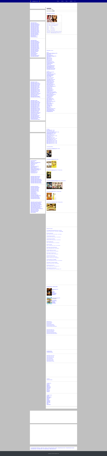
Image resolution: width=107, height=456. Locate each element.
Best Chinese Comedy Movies (35, 188)
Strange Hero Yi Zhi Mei (50, 108)
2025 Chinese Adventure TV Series (35, 102)
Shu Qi (47, 403)
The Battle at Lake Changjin (35, 162)
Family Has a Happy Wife (50, 94)
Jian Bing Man (49, 63)
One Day (48, 64)
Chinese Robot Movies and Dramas (35, 207)
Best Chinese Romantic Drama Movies (52, 326)
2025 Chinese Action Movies (34, 41)
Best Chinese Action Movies (34, 186)
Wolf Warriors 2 (33, 163)
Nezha (31, 165)
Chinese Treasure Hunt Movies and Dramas (37, 208)
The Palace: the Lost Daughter (51, 92)
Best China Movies (49, 323)
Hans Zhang (48, 390)
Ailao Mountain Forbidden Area (51, 53)
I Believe (48, 54)
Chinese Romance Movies (50, 360)
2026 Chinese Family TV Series (35, 86)
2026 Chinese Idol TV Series (34, 88)
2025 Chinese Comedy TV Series (35, 103)
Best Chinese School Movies (34, 194)
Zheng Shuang (49, 404)
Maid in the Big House (50, 110)
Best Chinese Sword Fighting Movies (36, 195)
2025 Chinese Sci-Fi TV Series (35, 110)
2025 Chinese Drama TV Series (35, 104)
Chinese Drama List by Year (50, 357)
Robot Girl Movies (33, 212)
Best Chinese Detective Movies (35, 196)
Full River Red (33, 167)
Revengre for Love (49, 61)
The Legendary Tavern (50, 79)
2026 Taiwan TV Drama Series (35, 94)
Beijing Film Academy (54, 32)
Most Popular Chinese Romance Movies (52, 333)
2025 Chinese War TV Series (35, 111)
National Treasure (49, 80)
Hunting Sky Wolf (49, 95)
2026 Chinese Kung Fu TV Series (35, 89)
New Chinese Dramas (46, 448)
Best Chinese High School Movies (35, 197)
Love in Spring (49, 96)
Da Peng (53, 291)
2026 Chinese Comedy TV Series (35, 84)
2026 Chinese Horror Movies (35, 29)
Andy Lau (48, 389)
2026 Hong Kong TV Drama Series (35, 93)
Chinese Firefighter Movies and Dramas (36, 204)
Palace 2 (53, 191)
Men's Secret (48, 59)
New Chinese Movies (40, 448)
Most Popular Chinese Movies (50, 330)
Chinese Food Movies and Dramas (35, 205)
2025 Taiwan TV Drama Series (35, 113)
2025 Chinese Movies (34, 40)
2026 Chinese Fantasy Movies (35, 27)
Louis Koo (48, 391)
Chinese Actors (43, 447)
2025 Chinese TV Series (34, 100)
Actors (47, 9)
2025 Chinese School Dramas (35, 116)
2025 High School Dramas (34, 118)
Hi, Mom (32, 164)
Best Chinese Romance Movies (51, 325)
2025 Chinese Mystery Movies (35, 47)
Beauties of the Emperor (50, 101)
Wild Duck (48, 107)
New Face (48, 76)
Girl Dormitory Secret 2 (50, 68)
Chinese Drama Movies (50, 358)
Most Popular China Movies (50, 331)
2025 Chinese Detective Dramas (35, 115)
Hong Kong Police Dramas (34, 211)
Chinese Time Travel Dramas (35, 210)
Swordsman (48, 97)
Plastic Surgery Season (50, 84)
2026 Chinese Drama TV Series (35, 85)
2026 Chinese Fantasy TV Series (35, 87)
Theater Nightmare (49, 67)
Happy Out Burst (49, 98)
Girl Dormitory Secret (50, 69)
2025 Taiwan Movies (33, 54)
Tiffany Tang (48, 402)
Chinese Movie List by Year (50, 356)
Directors (46, 447)
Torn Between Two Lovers (50, 91)
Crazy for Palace (49, 93)
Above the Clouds (49, 83)
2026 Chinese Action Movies (34, 23)
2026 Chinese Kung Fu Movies (35, 30)
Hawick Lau (48, 388)
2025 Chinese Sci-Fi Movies (34, 49)
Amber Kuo (53, 294)
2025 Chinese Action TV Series (35, 101)
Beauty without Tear (49, 99)
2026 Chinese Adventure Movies (35, 24)
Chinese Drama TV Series (50, 359)
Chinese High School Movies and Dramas (36, 206)
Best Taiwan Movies (33, 193)
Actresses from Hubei (49, 379)
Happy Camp (48, 135)
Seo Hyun (53, 301)
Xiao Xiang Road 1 (49, 109)
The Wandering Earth (34, 166)
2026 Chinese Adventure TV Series (35, 83)
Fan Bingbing (48, 400)
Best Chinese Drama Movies (50, 324)
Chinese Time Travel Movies (35, 209)
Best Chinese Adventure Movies (35, 187)
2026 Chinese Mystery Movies (35, 31)
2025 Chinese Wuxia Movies (34, 56)
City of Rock (48, 60)
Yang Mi (48, 399)
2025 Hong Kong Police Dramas (35, 119)
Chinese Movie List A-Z (53, 448)
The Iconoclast (49, 137)
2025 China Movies (33, 52)
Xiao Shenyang (54, 293)
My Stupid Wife (49, 111)
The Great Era (49, 78)
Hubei (55, 25)
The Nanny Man (49, 85)
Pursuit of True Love (49, 81)
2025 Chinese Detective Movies (35, 55)
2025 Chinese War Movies (34, 51)
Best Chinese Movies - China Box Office (52, 286)
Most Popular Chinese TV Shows (35, 177)
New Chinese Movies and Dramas (35, 447)
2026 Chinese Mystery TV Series (35, 90)
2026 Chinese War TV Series (35, 92)
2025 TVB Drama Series (34, 114)
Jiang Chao (53, 302)
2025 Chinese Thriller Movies (35, 50)
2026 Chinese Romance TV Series (35, 91)
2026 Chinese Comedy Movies (35, 25)
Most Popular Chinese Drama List (35, 176)
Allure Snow (48, 100)
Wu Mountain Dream (49, 66)
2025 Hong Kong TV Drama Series (35, 112)
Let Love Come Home (50, 65)
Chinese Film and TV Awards (70, 447)
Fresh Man (48, 136)
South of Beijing (49, 75)
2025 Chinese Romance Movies (35, 48)
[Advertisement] (50, 5)
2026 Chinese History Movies (35, 28)
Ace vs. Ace (48, 134)
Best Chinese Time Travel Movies (35, 198)
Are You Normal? (49, 139)
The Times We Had (49, 82)
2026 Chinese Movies (34, 22)
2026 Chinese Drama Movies (35, 26)
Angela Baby (48, 401)
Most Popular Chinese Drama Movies (51, 332)
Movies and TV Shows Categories (52, 447)
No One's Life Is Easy (50, 62)
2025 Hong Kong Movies (34, 53)
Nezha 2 (32, 161)
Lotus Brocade (49, 90)
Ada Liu (53, 292)
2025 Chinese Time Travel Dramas (35, 117)
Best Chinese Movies (49, 322)
